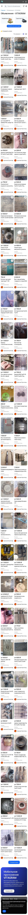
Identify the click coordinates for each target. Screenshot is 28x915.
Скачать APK (9, 891)
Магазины (6, 899)
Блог (11, 899)
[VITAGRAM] (2, 1)
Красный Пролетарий (9, 65)
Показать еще (14, 862)
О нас (15, 899)
